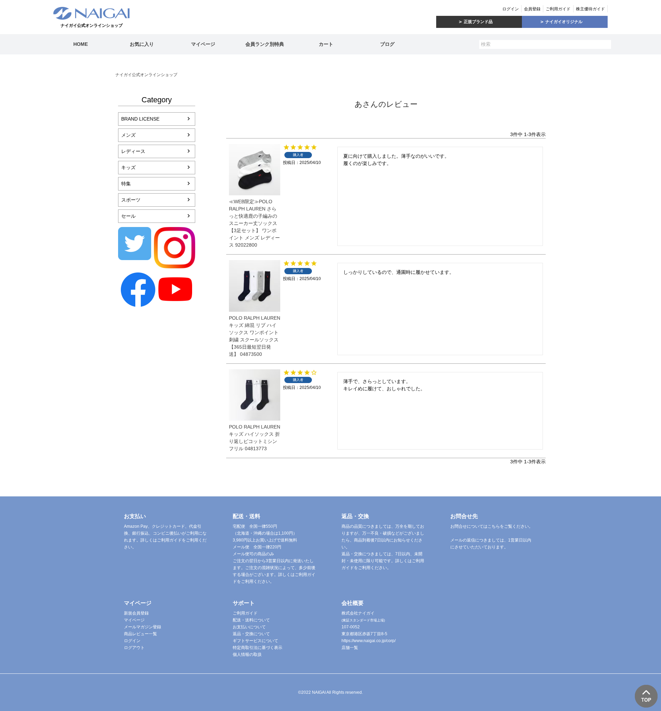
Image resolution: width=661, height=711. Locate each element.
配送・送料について (251, 620)
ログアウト (134, 647)
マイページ (203, 44)
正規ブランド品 (478, 21)
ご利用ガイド (558, 9)
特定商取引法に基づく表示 (257, 647)
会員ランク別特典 (264, 44)
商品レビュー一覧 (140, 633)
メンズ (128, 135)
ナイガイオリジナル (564, 21)
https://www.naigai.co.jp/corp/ (369, 640)
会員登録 (532, 9)
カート (326, 44)
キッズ (128, 167)
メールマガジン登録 (142, 627)
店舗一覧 (350, 647)
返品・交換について (251, 633)
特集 (126, 183)
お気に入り (142, 44)
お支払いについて (249, 627)
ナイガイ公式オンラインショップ (146, 74)
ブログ (387, 44)
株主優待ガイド (590, 9)
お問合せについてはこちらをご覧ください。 (491, 526)
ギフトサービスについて (255, 640)
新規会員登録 (136, 613)
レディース (133, 151)
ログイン (510, 9)
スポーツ (130, 200)
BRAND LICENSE (140, 119)
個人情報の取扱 (247, 654)
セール (128, 216)
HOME (80, 44)
